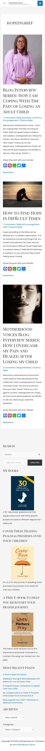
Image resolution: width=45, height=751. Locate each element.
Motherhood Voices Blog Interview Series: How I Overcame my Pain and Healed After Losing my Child (21, 345)
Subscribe (34, 462)
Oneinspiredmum (16, 3)
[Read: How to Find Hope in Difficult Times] (22, 194)
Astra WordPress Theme (24, 744)
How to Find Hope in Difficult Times (22, 215)
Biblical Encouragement (28, 224)
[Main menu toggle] (40, 3)
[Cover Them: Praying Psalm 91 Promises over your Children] (22, 563)
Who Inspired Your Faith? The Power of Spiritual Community (20, 701)
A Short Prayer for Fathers (15, 674)
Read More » (8, 172)
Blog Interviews (24, 117)
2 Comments (9, 367)
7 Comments (9, 117)
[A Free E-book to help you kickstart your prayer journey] (22, 630)
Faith (5, 227)
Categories (8, 724)
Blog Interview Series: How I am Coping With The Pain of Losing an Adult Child (21, 100)
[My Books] (22, 493)
